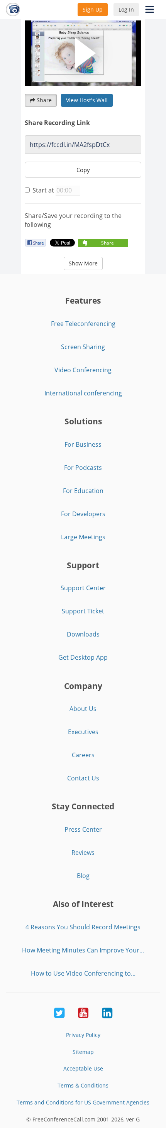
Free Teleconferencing (83, 323)
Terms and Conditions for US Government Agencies (83, 1102)
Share (44, 100)
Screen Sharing (83, 347)
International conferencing (83, 393)
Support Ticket (83, 611)
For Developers (83, 514)
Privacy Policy (83, 1035)
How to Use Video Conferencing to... (83, 973)
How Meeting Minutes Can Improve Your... (83, 950)
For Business (83, 444)
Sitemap (83, 1051)
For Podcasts (83, 467)
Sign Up (93, 9)
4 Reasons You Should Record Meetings (83, 927)
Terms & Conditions (83, 1085)
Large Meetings (83, 537)
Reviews (83, 852)
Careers (83, 755)
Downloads (83, 634)
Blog (83, 875)
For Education (83, 490)
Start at (43, 190)
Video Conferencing (83, 370)
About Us (83, 708)
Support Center (83, 588)
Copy (83, 170)
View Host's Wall (87, 100)
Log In (126, 9)
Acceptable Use (83, 1068)
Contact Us (83, 778)
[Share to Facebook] (35, 242)
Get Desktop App (83, 657)
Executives (83, 732)
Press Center (83, 829)
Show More (83, 263)
